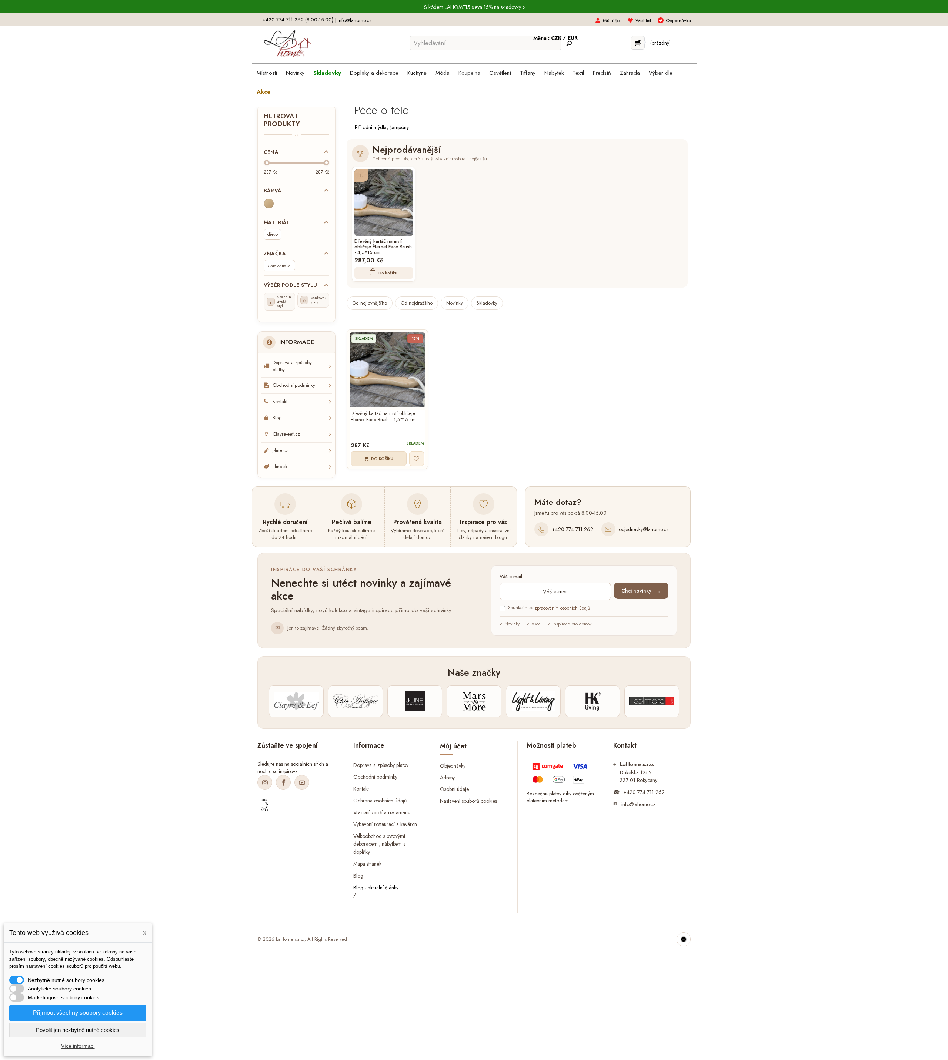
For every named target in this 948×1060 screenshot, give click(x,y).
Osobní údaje (454, 789)
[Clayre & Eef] (296, 701)
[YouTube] (301, 782)
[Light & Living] (533, 701)
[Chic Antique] (355, 701)
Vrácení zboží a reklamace (381, 812)
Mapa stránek (367, 864)
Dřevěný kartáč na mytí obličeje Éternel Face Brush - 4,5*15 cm (383, 247)
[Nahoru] (684, 939)
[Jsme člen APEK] (264, 805)
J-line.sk (280, 466)
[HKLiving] (592, 701)
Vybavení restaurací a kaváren (385, 824)
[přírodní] (269, 203)
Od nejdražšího (417, 302)
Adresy (447, 777)
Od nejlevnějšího (369, 302)
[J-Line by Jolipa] (414, 701)
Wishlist (643, 20)
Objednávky (452, 765)
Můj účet (612, 20)
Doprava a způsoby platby (292, 366)
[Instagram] (264, 782)
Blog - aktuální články (375, 887)
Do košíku (387, 273)
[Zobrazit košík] (637, 42)
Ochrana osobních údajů (380, 800)
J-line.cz (280, 450)
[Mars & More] (474, 701)
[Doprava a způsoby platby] (561, 774)
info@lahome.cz (355, 20)
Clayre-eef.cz (286, 433)
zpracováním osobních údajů (562, 608)
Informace (296, 342)
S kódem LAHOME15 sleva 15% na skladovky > (475, 7)
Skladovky (487, 302)
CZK (557, 38)
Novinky (454, 302)
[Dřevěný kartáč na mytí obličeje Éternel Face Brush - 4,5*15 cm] (383, 202)
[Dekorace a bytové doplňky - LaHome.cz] (287, 44)
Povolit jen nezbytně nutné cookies (78, 1030)
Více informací (78, 1046)
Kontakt (280, 401)
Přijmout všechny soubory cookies (78, 1013)
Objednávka (678, 20)
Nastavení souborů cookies (468, 801)
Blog (277, 417)
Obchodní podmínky (294, 385)
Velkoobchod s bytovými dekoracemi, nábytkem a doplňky (379, 844)
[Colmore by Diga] (651, 701)
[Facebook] (283, 782)
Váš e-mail (511, 577)
